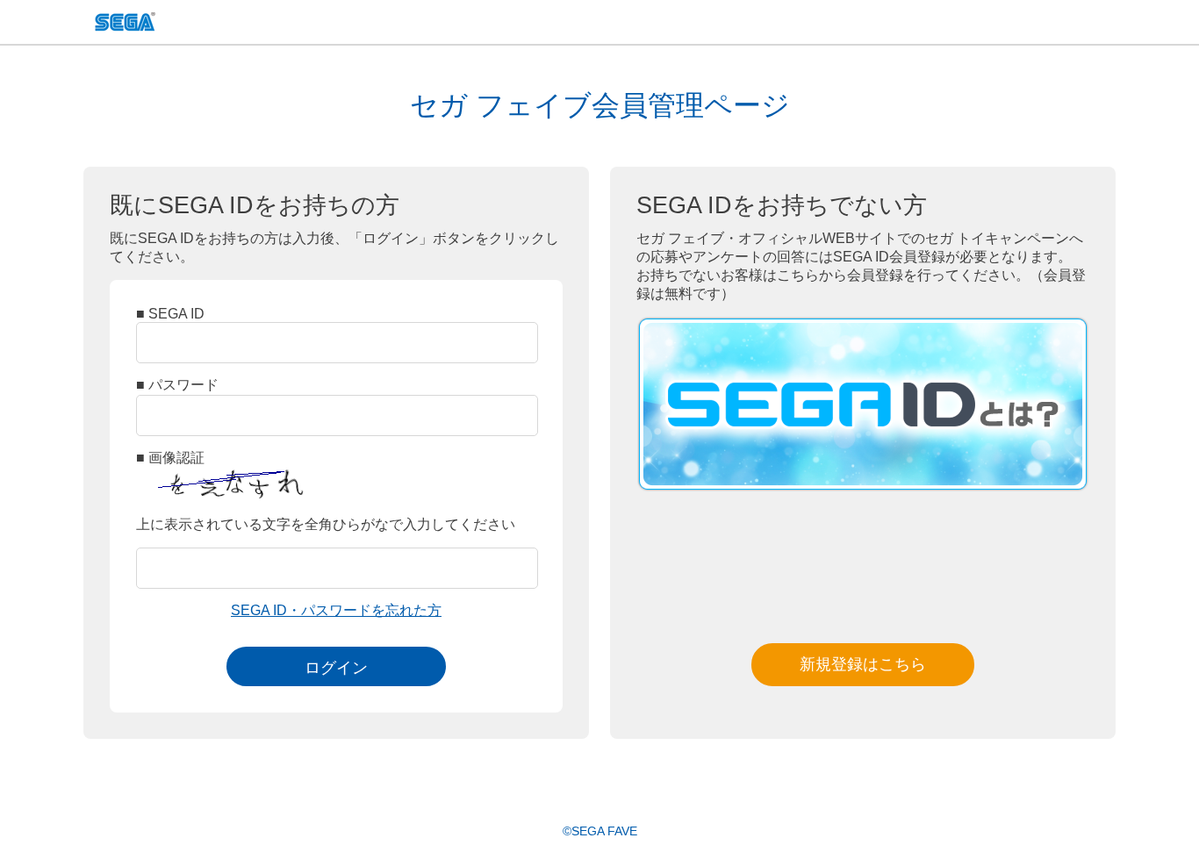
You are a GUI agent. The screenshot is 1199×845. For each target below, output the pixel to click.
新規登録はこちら (863, 664)
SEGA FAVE (125, 24)
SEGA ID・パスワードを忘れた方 (336, 610)
